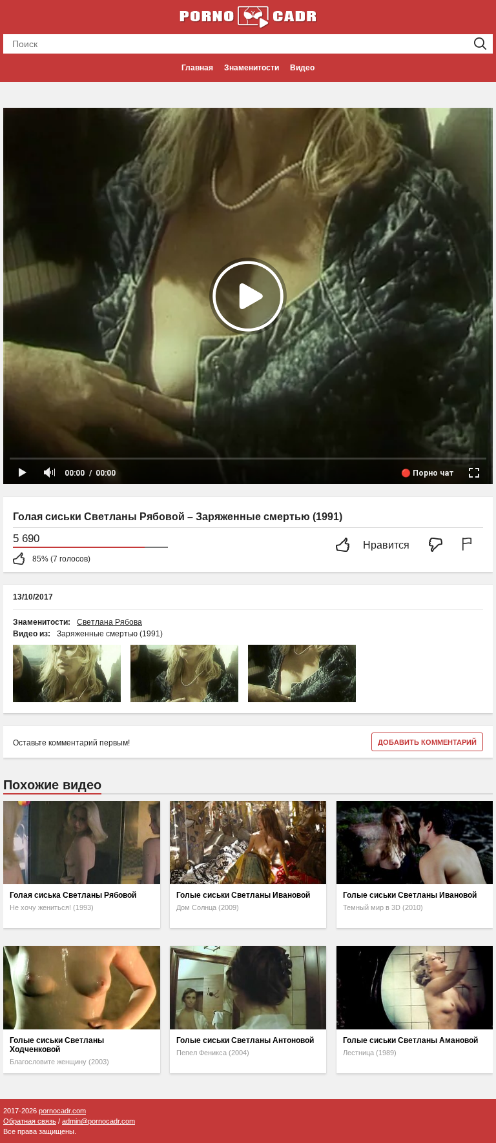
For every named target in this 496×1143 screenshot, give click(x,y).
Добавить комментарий (427, 742)
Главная (197, 67)
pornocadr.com (62, 1111)
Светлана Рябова (109, 622)
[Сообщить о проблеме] (469, 545)
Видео (302, 67)
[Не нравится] (439, 545)
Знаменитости (251, 67)
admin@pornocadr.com (98, 1121)
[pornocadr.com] (248, 16)
